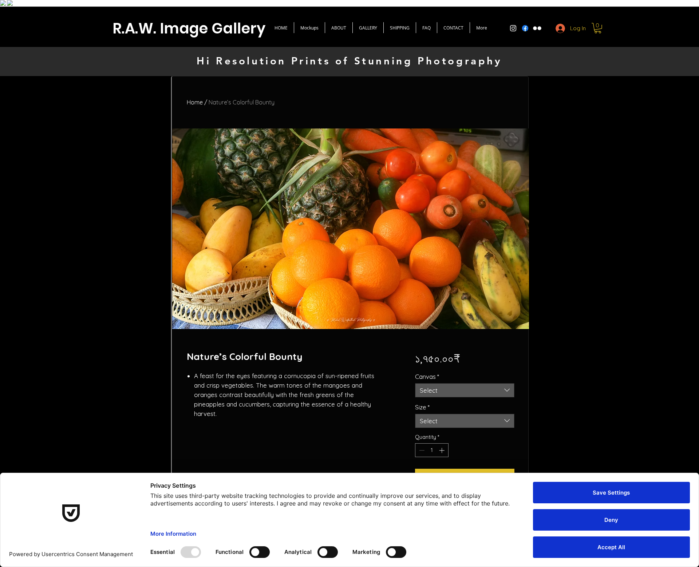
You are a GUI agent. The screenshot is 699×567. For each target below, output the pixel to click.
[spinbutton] (432, 450)
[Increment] (442, 450)
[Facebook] (525, 28)
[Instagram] (513, 28)
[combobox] (464, 390)
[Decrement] (421, 450)
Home (195, 102)
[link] (598, 28)
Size (422, 407)
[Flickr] (537, 28)
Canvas (427, 376)
